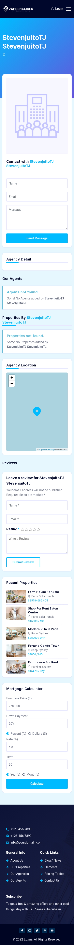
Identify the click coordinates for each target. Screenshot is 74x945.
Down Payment (17, 716)
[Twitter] (37, 930)
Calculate (37, 784)
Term (9, 757)
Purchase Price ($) (19, 698)
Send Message (37, 238)
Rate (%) (12, 739)
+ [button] (11, 377)
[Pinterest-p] (44, 930)
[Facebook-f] (22, 930)
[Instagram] (29, 930)
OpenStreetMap (47, 449)
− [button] (11, 383)
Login (59, 9)
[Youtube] (52, 930)
